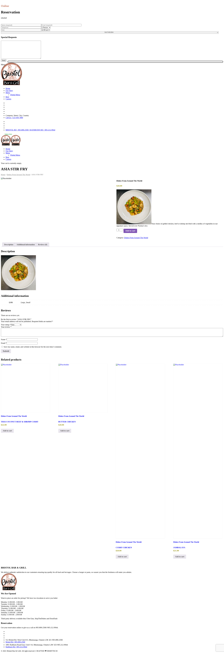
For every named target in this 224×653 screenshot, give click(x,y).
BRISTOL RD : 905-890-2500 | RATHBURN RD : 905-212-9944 (30, 130)
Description (8, 245)
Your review (6, 327)
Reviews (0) (42, 245)
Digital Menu (15, 95)
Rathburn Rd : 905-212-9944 (16, 647)
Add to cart (130, 231)
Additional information (26, 245)
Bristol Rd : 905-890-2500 (15, 642)
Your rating (6, 325)
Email (4, 343)
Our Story (9, 91)
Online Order (8, 134)
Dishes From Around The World (18, 175)
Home (8, 88)
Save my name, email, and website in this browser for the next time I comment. (33, 347)
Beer (7, 97)
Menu (8, 93)
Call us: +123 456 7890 (14, 118)
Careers (8, 99)
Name (4, 339)
